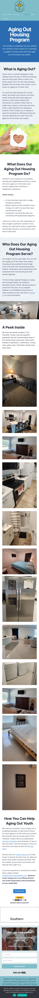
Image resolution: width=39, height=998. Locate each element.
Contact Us (6, 18)
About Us (9, 14)
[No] (37, 992)
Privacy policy (22, 995)
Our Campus (16, 14)
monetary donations (10, 841)
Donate (33, 14)
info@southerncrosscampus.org (14, 875)
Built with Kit (19, 972)
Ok (14, 995)
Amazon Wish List (22, 855)
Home (4, 14)
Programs (27, 14)
